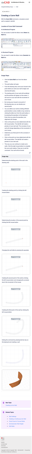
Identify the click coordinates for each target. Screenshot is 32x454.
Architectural (4, 444)
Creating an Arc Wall (11, 405)
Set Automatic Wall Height (16, 424)
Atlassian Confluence (12, 451)
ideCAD (3, 442)
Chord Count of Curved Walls (17, 421)
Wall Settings (12, 416)
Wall (17, 6)
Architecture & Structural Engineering (18, 2)
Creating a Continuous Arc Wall (17, 419)
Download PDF (4, 447)
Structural (3, 445)
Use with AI (6, 11)
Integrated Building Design (7, 6)
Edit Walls (11, 426)
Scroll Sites (3, 451)
